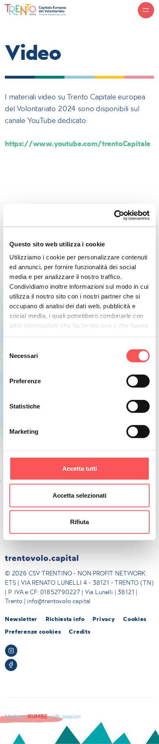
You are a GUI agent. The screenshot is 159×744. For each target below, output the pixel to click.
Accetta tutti (79, 468)
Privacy (104, 619)
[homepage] (35, 9)
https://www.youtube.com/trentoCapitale (77, 143)
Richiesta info (65, 619)
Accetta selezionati (79, 495)
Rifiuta (79, 521)
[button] (146, 10)
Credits (79, 631)
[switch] (138, 381)
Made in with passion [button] (43, 716)
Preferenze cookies (33, 631)
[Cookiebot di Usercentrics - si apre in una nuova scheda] (114, 215)
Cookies (134, 619)
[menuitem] (21, 619)
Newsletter (21, 619)
